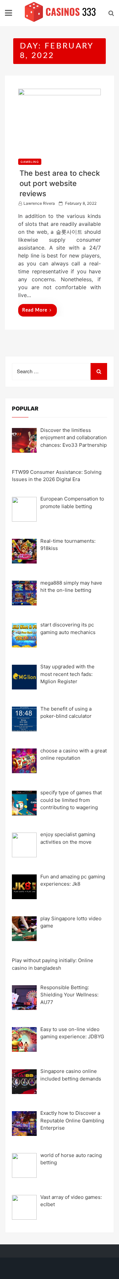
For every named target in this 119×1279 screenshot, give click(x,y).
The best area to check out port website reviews (60, 183)
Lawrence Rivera (39, 203)
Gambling (29, 162)
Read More (34, 310)
